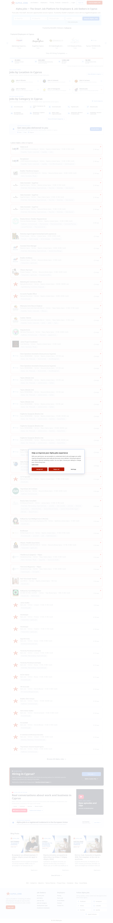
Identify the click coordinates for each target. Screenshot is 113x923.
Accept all (39, 469)
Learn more (35, 464)
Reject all (56, 469)
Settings (73, 469)
